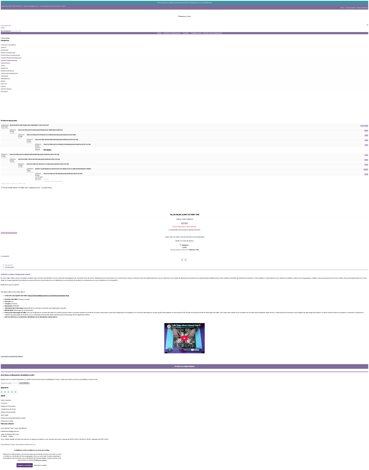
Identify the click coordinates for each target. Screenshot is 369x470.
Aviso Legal (4, 415)
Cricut (3, 66)
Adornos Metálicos (7, 71)
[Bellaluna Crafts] (184, 16)
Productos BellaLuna (172, 33)
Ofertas (3, 47)
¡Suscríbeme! (24, 383)
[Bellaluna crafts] (184, 247)
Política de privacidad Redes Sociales (13, 418)
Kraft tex (4, 84)
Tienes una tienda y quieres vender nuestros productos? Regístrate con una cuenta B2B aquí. (184, 2)
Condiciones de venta (8, 409)
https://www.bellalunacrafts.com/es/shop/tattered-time (48, 296)
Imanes (3, 81)
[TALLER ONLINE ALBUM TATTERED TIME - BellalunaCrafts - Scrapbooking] (184, 199)
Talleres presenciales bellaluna (11, 58)
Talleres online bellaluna (9, 60)
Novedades (4, 50)
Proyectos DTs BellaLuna (212, 33)
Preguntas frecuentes (8, 406)
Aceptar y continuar (24, 465)
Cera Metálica (5, 63)
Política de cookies (7, 421)
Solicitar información (9, 233)
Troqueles (4, 92)
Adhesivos (4, 68)
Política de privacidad (8, 412)
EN (343, 8)
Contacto (4, 403)
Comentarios (9, 267)
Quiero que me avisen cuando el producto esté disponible (184, 237)
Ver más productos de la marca (184, 250)
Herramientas (5, 79)
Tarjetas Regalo (6, 89)
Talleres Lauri (196, 33)
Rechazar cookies (40, 465)
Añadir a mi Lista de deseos (184, 241)
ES (341, 8)
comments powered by (12, 356)
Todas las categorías (8, 45)
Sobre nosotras (6, 400)
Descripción (9, 265)
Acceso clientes (350, 8)
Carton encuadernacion (9, 73)
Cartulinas (4, 76)
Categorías (5, 38)
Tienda (46, 179)
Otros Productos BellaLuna (10, 55)
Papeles (3, 86)
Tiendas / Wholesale (362, 8)
